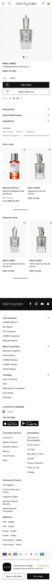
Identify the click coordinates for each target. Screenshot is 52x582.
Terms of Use (33, 467)
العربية (10, 411)
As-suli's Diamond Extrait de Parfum (14, 265)
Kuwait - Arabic (9, 535)
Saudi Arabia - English (12, 540)
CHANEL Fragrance (11, 336)
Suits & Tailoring (10, 379)
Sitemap (30, 472)
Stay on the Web (14, 576)
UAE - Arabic (8, 526)
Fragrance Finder (10, 497)
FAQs (5, 460)
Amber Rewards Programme (10, 509)
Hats (5, 384)
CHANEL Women (10, 364)
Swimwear (7, 397)
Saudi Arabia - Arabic (12, 544)
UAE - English (8, 522)
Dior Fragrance (9, 331)
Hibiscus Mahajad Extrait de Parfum (13, 192)
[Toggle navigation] (3, 3)
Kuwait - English (10, 531)
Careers (30, 458)
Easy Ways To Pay (35, 454)
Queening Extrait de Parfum (36, 192)
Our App (31, 449)
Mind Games (9, 63)
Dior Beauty (8, 327)
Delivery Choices (10, 442)
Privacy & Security (35, 463)
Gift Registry (8, 485)
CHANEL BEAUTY (10, 322)
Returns (6, 451)
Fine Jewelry (8, 393)
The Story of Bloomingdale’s (33, 438)
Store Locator (33, 445)
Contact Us (8, 437)
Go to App (38, 576)
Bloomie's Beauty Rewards (10, 502)
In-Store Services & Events (11, 490)
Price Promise (9, 456)
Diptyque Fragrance (11, 351)
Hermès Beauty (9, 369)
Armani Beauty (9, 355)
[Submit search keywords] (9, 3)
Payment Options (10, 447)
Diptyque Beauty (10, 340)
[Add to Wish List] (24, 150)
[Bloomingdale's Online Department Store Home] (26, 3)
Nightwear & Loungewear (14, 388)
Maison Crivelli (11, 188)
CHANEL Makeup (10, 360)
